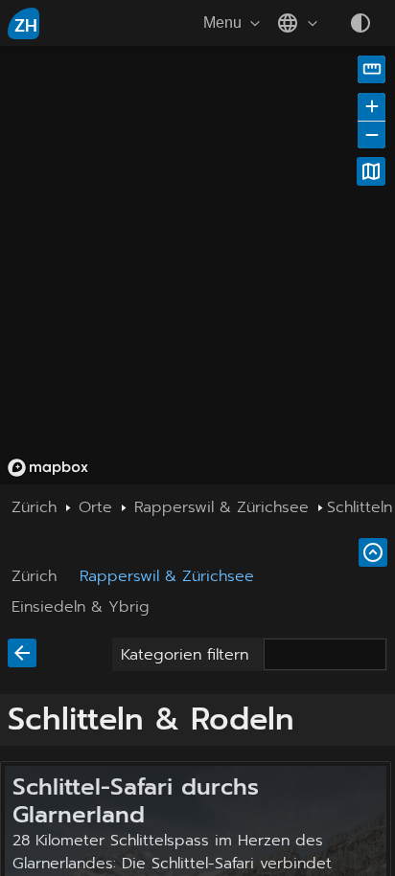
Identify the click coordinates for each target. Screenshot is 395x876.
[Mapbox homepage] (48, 468)
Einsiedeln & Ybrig (81, 606)
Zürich (34, 576)
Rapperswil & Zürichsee (167, 576)
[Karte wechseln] (371, 171)
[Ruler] (371, 69)
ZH (25, 25)
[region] (197, 265)
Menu (222, 22)
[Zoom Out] (371, 134)
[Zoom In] (371, 107)
